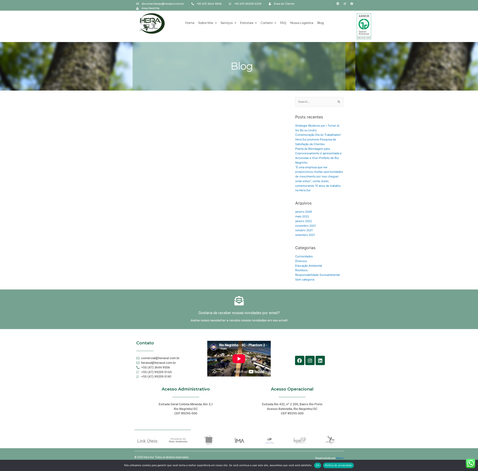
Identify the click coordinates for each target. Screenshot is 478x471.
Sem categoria (304, 279)
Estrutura (246, 23)
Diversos (301, 261)
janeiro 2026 (303, 211)
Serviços (227, 23)
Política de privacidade (338, 465)
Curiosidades (304, 256)
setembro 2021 (305, 235)
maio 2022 (302, 216)
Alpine (340, 458)
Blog (320, 23)
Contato (266, 23)
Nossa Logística (301, 23)
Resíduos (301, 270)
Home (189, 23)
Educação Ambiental (308, 265)
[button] (207, 23)
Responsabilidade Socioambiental (317, 275)
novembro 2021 (305, 225)
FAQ (283, 23)
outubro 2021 (304, 230)
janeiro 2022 (303, 221)
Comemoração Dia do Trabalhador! (318, 135)
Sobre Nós (205, 23)
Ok (317, 465)
